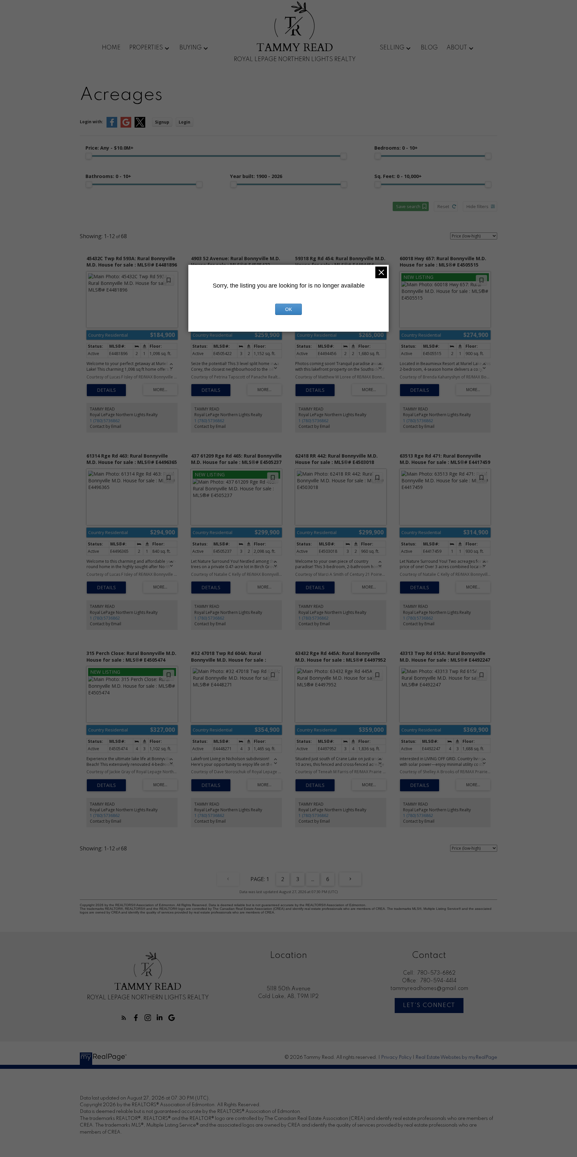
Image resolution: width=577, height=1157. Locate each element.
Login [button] (184, 122)
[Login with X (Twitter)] (140, 126)
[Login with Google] (126, 126)
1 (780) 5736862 (105, 421)
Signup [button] (162, 122)
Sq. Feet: (398, 176)
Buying (190, 48)
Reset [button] (443, 206)
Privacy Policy (396, 1057)
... (312, 879)
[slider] (88, 156)
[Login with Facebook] (112, 126)
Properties (146, 48)
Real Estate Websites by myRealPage (456, 1057)
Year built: (256, 176)
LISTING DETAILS (106, 390)
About (456, 48)
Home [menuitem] (111, 48)
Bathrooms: (108, 176)
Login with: (91, 122)
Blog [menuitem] (429, 48)
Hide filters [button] (477, 206)
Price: (109, 148)
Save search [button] (408, 206)
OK (288, 309)
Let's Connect (429, 1005)
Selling (392, 48)
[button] (124, 1017)
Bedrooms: (396, 148)
